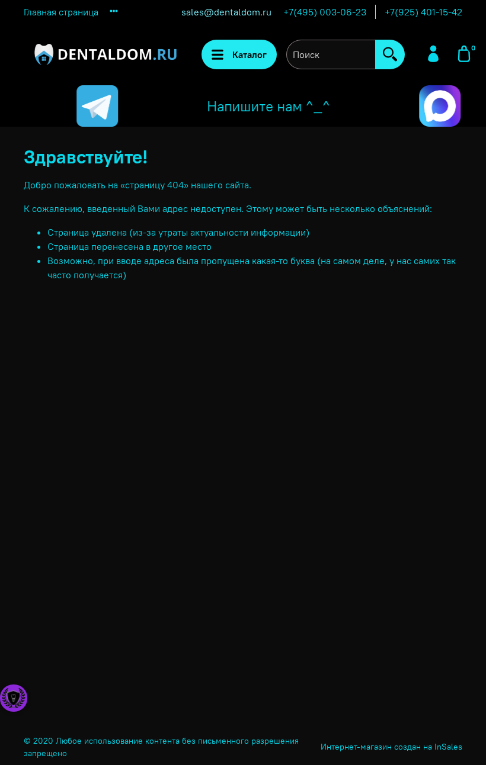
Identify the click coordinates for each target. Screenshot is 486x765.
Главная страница (61, 12)
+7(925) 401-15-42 (423, 12)
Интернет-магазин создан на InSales (391, 746)
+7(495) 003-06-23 (324, 12)
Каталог (249, 54)
